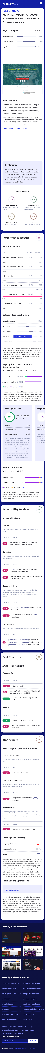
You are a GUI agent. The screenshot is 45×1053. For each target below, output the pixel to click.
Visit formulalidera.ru (13, 128)
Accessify (10, 4)
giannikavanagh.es (30, 999)
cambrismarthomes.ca (10, 983)
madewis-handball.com (32, 989)
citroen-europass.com (31, 983)
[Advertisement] (22, 57)
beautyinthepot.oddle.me (11, 1014)
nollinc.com (6, 999)
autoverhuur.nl (28, 1014)
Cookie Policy (19, 1033)
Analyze (33, 1041)
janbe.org (5, 1009)
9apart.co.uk (28, 1019)
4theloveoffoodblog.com (11, 1019)
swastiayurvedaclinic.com (11, 994)
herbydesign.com (8, 1004)
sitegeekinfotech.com (31, 994)
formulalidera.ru (11, 11)
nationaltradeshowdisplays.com (33, 1009)
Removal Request (28, 1030)
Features (12, 1027)
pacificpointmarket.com (32, 1004)
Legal (31, 1027)
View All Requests (23, 337)
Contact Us (22, 1027)
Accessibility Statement (10, 1030)
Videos (4, 1027)
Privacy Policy (7, 1033)
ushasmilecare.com (9, 989)
